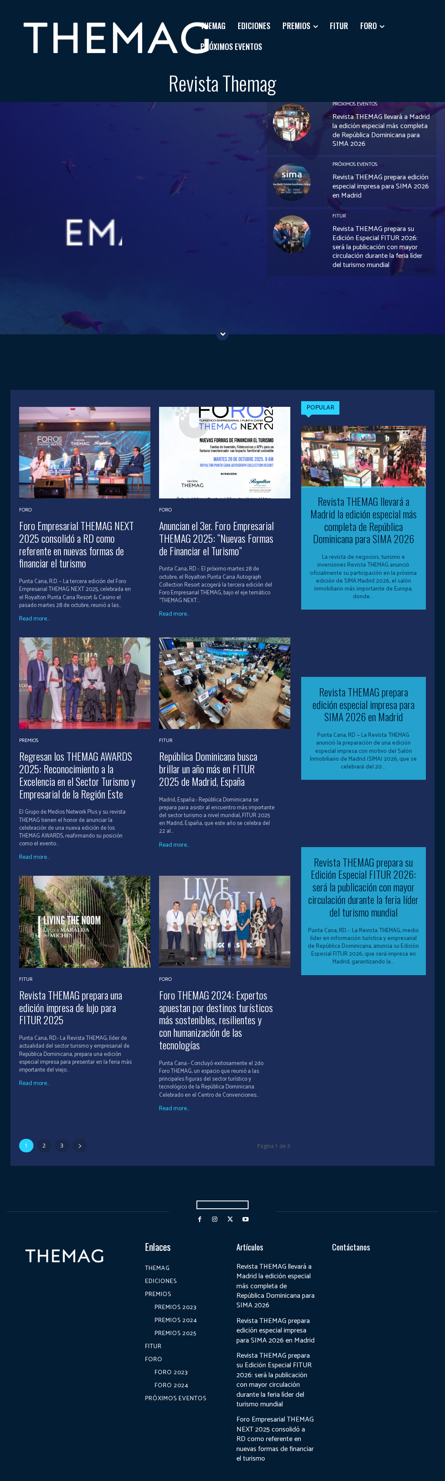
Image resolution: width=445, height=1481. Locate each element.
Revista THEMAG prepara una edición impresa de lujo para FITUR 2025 (70, 1007)
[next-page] (80, 1145)
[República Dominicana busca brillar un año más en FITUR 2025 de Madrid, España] (224, 683)
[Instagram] (214, 1219)
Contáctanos (351, 1246)
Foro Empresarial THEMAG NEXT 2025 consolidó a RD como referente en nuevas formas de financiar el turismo (76, 544)
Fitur (339, 216)
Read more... (34, 619)
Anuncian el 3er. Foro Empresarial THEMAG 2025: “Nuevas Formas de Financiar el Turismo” (216, 538)
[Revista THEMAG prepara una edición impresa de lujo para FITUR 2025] (84, 921)
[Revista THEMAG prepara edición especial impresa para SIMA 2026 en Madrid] (292, 182)
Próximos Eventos (354, 104)
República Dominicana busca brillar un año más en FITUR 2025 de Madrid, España (208, 768)
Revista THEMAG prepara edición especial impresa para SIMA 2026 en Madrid (380, 186)
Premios (28, 740)
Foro (25, 510)
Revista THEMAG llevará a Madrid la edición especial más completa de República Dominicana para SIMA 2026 (381, 130)
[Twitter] (230, 1219)
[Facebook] (199, 1219)
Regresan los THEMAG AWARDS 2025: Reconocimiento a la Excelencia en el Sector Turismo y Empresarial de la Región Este (77, 774)
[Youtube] (245, 1219)
